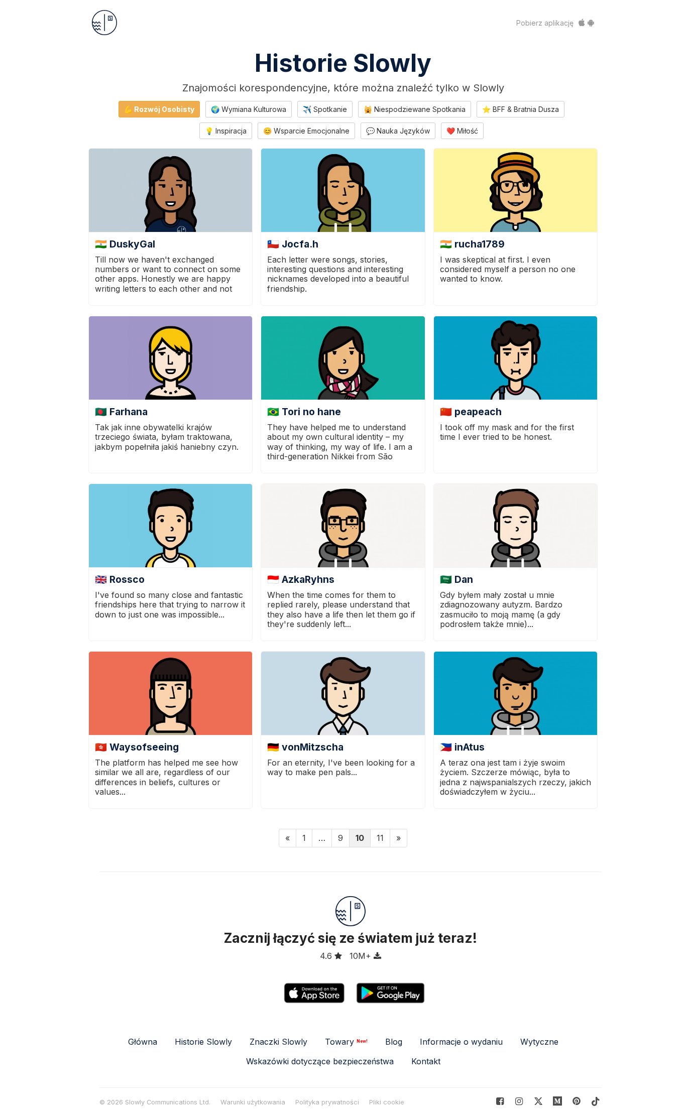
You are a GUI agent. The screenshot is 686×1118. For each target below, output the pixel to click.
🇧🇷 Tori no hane (304, 412)
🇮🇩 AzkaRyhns (300, 579)
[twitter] (538, 1101)
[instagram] (519, 1101)
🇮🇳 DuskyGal (125, 244)
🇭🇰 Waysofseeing (137, 747)
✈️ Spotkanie (325, 109)
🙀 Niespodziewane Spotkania (415, 109)
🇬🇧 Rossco (120, 579)
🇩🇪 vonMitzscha (305, 747)
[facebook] (500, 1101)
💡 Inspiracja (226, 131)
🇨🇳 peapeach (471, 412)
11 (380, 838)
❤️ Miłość (462, 131)
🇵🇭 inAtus (462, 747)
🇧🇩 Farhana (121, 412)
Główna (142, 1042)
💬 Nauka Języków (398, 131)
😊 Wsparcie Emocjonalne (306, 131)
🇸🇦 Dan (456, 579)
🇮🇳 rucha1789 (472, 244)
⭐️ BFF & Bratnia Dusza (520, 109)
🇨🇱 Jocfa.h (292, 244)
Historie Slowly (343, 63)
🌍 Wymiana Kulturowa (248, 109)
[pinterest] (557, 1101)
